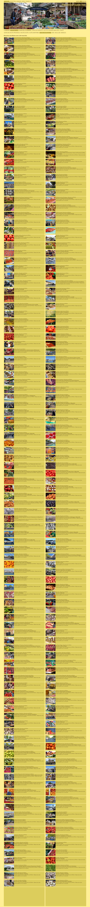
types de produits (37, 30)
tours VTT (29, 1)
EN (85, 1)
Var (53, 32)
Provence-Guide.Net (74, 4)
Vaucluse (57, 32)
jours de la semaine (25, 30)
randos (19, 1)
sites (23, 1)
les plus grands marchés (51, 30)
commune (7, 30)
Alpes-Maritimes (34, 32)
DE (83, 1)
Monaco (63, 32)
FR (81, 1)
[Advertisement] (24, 896)
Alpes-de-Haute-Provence (12, 32)
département (14, 30)
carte (62, 30)
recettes (13, 1)
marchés (6, 1)
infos (78, 1)
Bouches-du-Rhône (45, 32)
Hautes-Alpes (24, 32)
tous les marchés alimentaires (18, 27)
